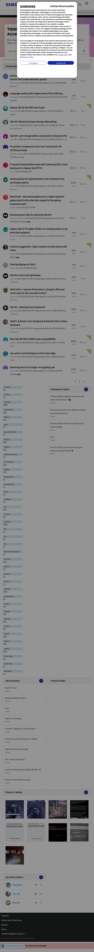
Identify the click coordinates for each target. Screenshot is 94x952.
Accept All (60, 63)
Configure (33, 63)
